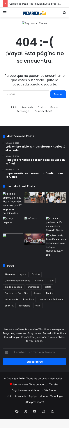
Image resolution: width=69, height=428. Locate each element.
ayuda (23, 274)
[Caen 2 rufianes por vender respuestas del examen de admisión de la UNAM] (34, 222)
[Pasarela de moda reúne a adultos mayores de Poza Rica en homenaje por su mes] (13, 222)
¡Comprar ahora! (43, 111)
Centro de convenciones (17, 280)
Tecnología (23, 111)
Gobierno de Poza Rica (16, 293)
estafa (48, 286)
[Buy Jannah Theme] (34, 23)
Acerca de (27, 107)
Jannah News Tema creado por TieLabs (35, 384)
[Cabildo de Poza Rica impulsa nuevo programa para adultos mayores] (34, 239)
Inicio (14, 107)
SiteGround (50, 390)
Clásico (39, 280)
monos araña (11, 299)
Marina (49, 293)
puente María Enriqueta (51, 299)
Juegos (37, 293)
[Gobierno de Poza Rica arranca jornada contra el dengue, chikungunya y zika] (56, 245)
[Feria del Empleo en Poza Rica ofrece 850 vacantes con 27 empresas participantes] (13, 203)
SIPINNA (9, 305)
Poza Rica (28, 299)
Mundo (54, 107)
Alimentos (10, 274)
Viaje (37, 305)
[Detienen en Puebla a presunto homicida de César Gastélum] (34, 197)
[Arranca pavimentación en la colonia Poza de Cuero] (56, 224)
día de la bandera (13, 286)
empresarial (34, 286)
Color (51, 280)
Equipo (41, 107)
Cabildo (36, 274)
